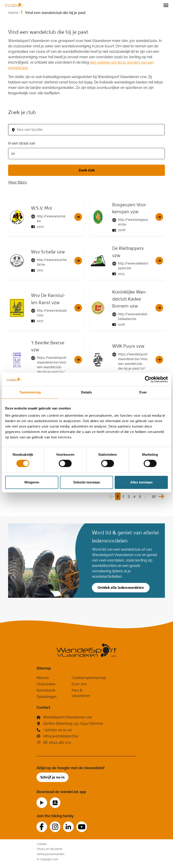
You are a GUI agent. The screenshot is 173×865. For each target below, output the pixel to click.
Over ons (79, 684)
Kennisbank (45, 690)
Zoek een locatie (21, 119)
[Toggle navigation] (165, 5)
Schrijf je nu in (52, 777)
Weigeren (31, 482)
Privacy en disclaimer (49, 849)
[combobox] (90, 129)
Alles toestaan (141, 482)
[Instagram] (55, 826)
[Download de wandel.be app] (41, 802)
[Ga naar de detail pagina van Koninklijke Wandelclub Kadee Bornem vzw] (159, 308)
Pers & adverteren (81, 693)
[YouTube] (81, 826)
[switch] (65, 463)
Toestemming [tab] (30, 392)
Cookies (42, 844)
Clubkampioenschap (86, 678)
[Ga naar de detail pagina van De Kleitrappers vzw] (159, 261)
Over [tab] (143, 392)
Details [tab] (86, 392)
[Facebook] (41, 826)
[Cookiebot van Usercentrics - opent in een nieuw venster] (148, 379)
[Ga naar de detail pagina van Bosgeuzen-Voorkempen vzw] (159, 217)
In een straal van (21, 143)
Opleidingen (46, 697)
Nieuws (42, 678)
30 (154, 496)
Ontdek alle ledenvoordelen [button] (121, 587)
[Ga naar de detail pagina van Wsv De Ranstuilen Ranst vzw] (78, 308)
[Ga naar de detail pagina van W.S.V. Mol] (78, 217)
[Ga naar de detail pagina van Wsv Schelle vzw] (78, 261)
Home (13, 13)
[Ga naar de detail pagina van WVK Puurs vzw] (159, 359)
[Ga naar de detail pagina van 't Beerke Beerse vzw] (78, 359)
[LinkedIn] (68, 826)
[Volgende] (161, 496)
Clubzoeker (46, 684)
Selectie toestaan (86, 482)
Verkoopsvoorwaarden (50, 854)
